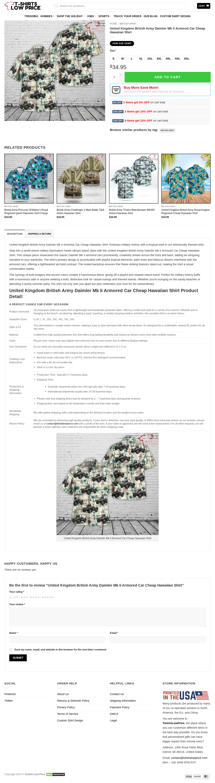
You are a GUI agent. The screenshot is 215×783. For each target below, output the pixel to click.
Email (114, 632)
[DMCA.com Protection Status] (55, 774)
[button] (203, 6)
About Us (63, 694)
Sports (103, 16)
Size (113, 50)
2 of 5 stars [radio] (16, 598)
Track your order (127, 16)
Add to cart (168, 77)
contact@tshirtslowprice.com (62, 423)
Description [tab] (14, 234)
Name (13, 632)
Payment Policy (119, 707)
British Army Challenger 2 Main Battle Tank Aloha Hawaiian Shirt (80, 211)
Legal (113, 720)
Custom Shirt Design (175, 16)
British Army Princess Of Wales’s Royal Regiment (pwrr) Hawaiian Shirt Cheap (26, 211)
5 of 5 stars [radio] (47, 598)
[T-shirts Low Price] (22, 6)
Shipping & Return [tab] (39, 234)
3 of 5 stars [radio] (23, 598)
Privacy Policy (66, 707)
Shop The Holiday (70, 16)
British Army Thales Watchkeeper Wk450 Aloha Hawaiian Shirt (132, 211)
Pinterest (10, 694)
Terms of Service (67, 713)
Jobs (90, 16)
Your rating (16, 591)
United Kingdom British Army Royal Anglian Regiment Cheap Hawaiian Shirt (185, 211)
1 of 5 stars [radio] (10, 598)
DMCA (114, 713)
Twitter (8, 700)
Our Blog (151, 16)
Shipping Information (123, 700)
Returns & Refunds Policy (73, 700)
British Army (128, 23)
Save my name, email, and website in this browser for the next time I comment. (60, 649)
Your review (17, 604)
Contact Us (117, 694)
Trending (31, 16)
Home (113, 23)
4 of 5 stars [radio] (34, 598)
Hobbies (46, 16)
